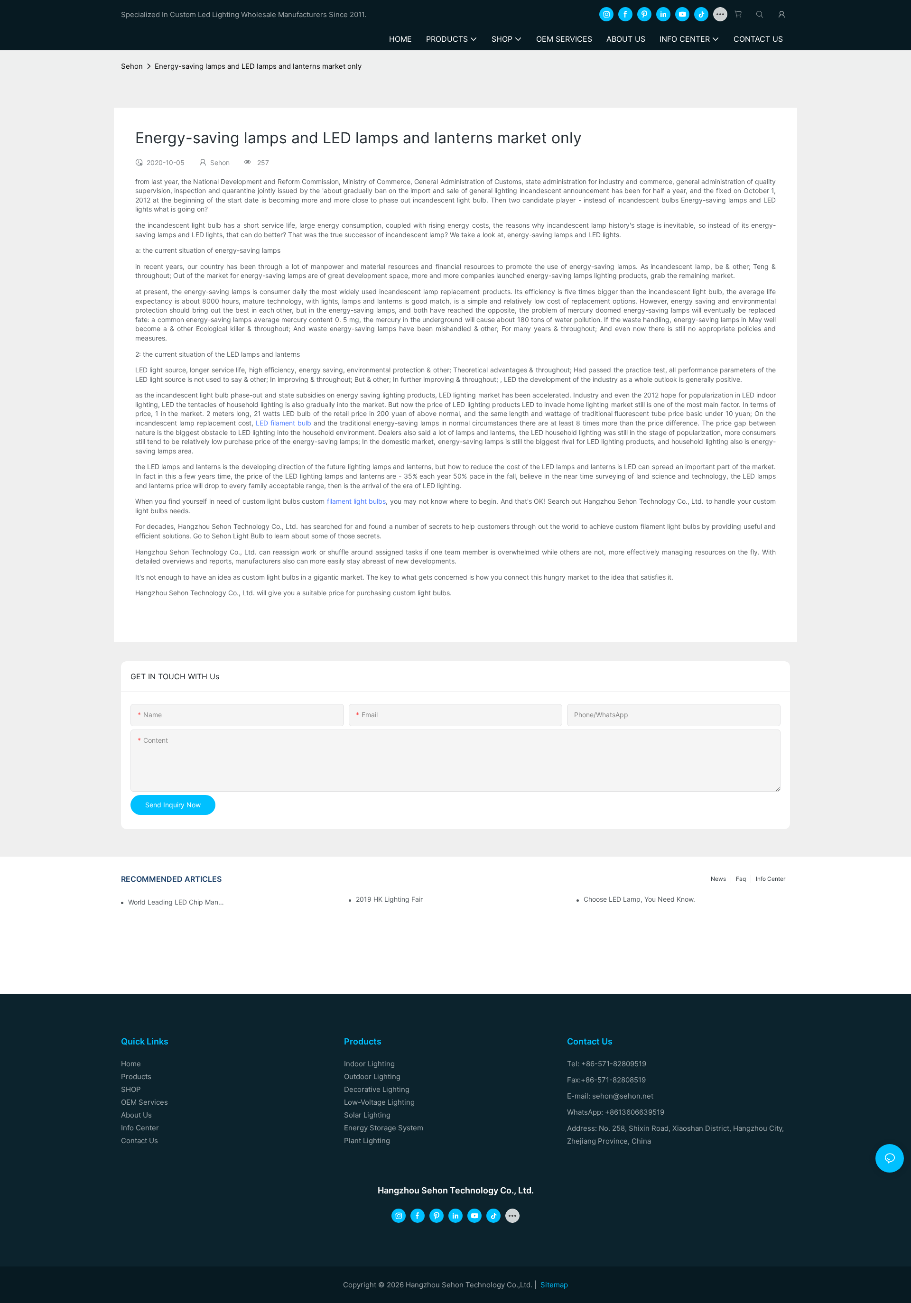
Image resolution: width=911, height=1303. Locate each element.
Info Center (770, 878)
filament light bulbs (356, 501)
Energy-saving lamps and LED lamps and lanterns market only (258, 66)
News (718, 878)
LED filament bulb (283, 423)
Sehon (132, 66)
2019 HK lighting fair (389, 899)
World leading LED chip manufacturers (178, 902)
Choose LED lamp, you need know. (639, 899)
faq (741, 878)
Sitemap (554, 1284)
